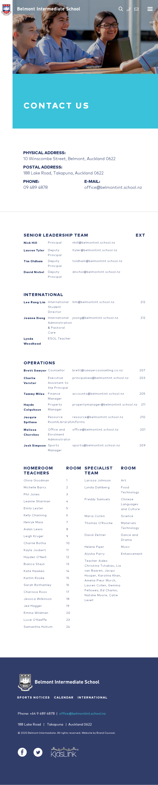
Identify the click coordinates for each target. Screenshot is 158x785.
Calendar (64, 697)
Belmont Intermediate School (48, 9)
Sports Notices (33, 697)
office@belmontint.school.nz (113, 187)
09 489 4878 (35, 187)
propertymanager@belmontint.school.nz (104, 404)
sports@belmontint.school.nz (96, 445)
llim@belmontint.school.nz (93, 302)
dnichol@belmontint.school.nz (96, 271)
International (93, 697)
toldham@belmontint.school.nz (97, 261)
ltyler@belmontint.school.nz (94, 250)
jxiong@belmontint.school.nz (95, 317)
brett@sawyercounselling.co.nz (97, 370)
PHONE (128, 9)
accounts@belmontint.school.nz (98, 393)
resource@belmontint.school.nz (97, 417)
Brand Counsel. (105, 733)
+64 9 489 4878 (42, 713)
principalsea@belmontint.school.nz (100, 377)
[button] (150, 7)
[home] (6, 10)
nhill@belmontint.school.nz (93, 242)
